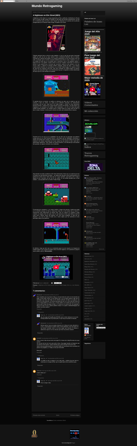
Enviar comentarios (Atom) (59, 420)
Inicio (57, 415)
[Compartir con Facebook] (59, 283)
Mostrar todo (101, 249)
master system (88, 306)
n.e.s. (70, 285)
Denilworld (39, 294)
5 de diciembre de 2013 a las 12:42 (56, 358)
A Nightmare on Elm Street (44, 285)
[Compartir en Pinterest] (61, 283)
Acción (52, 285)
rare (34, 286)
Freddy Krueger (62, 285)
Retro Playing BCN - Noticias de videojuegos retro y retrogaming (94, 179)
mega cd (87, 308)
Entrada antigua (74, 415)
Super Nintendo (88, 290)
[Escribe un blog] (56, 283)
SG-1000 (87, 285)
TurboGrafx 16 (88, 292)
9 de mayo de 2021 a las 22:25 (49, 370)
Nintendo (77, 285)
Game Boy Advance (89, 264)
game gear (87, 303)
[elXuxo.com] (91, 125)
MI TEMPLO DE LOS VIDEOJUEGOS (91, 243)
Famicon (57, 285)
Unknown (39, 370)
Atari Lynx (87, 258)
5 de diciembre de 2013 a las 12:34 (50, 338)
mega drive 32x (88, 311)
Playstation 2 (88, 282)
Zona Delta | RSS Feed (92, 187)
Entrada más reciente (39, 415)
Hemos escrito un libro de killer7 (93, 232)
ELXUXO (39, 338)
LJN (68, 285)
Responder (39, 309)
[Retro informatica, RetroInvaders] (75, 439)
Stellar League (89, 245)
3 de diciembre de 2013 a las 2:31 (54, 323)
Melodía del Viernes (90, 269)
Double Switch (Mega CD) (92, 205)
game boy (87, 300)
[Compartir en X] (58, 283)
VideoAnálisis (88, 295)
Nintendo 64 (88, 274)
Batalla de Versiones (90, 261)
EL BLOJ (88, 196)
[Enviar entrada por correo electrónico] (52, 283)
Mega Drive (87, 266)
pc (85, 316)
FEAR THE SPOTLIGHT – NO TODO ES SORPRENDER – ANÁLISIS (93, 190)
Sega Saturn (88, 287)
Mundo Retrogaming (47, 6)
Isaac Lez (43, 315)
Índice (88, 147)
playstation (87, 318)
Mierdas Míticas (88, 272)
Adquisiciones (88, 256)
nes (73, 285)
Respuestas (41, 312)
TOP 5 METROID (90, 218)
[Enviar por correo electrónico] (55, 283)
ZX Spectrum (88, 298)
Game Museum (90, 222)
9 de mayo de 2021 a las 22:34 (55, 380)
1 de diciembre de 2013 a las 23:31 (56, 315)
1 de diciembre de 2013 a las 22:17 (51, 294)
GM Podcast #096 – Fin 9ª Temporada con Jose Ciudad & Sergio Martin (93, 225)
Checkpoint (89, 231)
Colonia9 (88, 216)
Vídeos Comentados (91, 103)
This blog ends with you (92, 209)
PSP (86, 279)
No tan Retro (88, 277)
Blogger (73, 442)
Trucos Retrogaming (91, 154)
